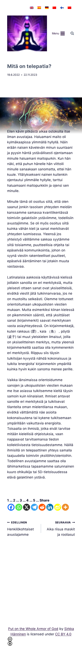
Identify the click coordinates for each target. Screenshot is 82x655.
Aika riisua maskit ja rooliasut (61, 529)
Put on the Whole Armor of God (33, 629)
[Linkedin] (49, 507)
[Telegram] (34, 507)
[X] (26, 507)
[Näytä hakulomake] (72, 33)
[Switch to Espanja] (39, 8)
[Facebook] (11, 507)
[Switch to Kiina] (54, 8)
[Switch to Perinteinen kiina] (69, 8)
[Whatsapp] (18, 507)
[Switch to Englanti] (31, 8)
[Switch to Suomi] (62, 8)
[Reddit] (42, 507)
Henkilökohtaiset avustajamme (20, 529)
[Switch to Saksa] (47, 8)
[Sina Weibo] (57, 507)
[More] (65, 507)
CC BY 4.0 (63, 634)
